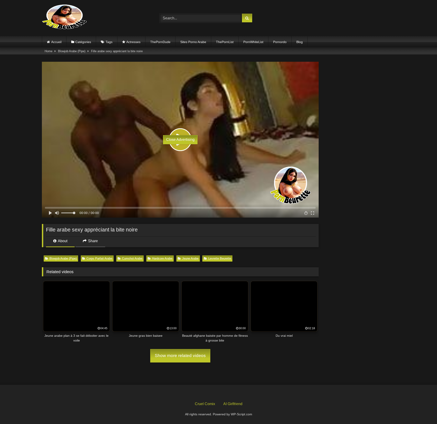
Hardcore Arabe (162, 258)
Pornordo (280, 42)
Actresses (133, 42)
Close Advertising (180, 139)
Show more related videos (180, 355)
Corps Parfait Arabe (99, 258)
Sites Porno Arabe (193, 42)
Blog (299, 42)
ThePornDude (160, 42)
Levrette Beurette (219, 258)
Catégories (83, 42)
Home (48, 51)
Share (92, 241)
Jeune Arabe (190, 258)
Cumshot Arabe (132, 258)
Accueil (56, 42)
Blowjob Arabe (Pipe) (71, 51)
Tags (109, 42)
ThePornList (225, 42)
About (62, 241)
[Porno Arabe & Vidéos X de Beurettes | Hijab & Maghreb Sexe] (64, 17)
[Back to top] (423, 410)
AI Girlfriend (232, 404)
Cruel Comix (205, 404)
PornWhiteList (253, 42)
